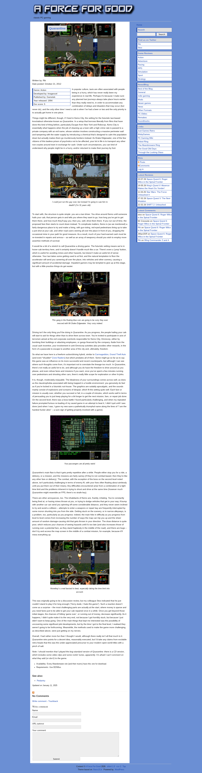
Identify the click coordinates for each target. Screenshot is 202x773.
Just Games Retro (146, 131)
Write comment (39, 701)
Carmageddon (102, 354)
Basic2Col (97, 769)
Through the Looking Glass (150, 152)
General (141, 92)
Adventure (142, 61)
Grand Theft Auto (118, 354)
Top (124, 766)
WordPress (119, 769)
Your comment (39, 730)
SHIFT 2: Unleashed (156, 204)
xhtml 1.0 (111, 766)
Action (141, 57)
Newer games (144, 103)
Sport (140, 75)
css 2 (118, 766)
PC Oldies (142, 114)
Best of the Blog (145, 89)
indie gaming (144, 96)
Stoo (140, 47)
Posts (142, 162)
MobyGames (144, 134)
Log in (141, 169)
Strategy (142, 79)
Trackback (53, 701)
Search (141, 30)
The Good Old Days (147, 148)
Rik (139, 44)
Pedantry (41, 680)
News (140, 106)
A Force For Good (93, 766)
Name (35, 710)
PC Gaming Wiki (145, 138)
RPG (140, 68)
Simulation (143, 72)
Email (34, 717)
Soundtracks (144, 121)
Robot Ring (143, 141)
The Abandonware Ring (149, 145)
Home (139, 25)
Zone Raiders (58, 358)
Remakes (142, 117)
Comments (144, 165)
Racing (141, 64)
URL (38, 723)
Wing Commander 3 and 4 (156, 240)
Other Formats (145, 110)
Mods (140, 99)
